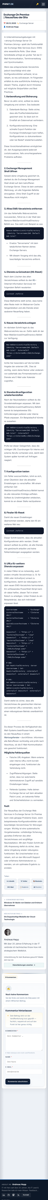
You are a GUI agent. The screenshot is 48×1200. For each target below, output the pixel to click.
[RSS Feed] (18, 1195)
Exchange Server (26, 23)
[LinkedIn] (4, 1195)
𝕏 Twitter (24, 881)
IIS (34, 280)
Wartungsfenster (11, 737)
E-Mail (9, 1067)
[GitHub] (9, 1195)
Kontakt (26, 1195)
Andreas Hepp (12, 27)
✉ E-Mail (11, 887)
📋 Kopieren (24, 887)
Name (8, 1057)
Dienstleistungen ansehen (23, 965)
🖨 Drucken (37, 887)
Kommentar (11, 1031)
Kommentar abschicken (18, 1081)
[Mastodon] (14, 1195)
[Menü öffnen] (43, 4)
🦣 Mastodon (37, 881)
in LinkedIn (10, 881)
